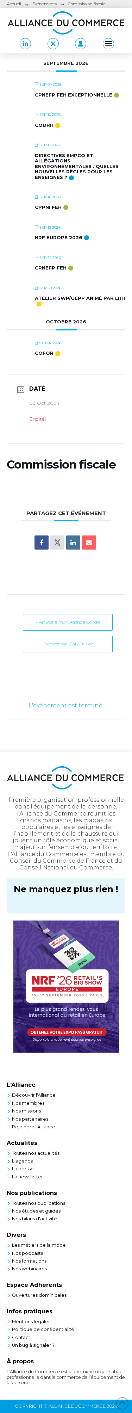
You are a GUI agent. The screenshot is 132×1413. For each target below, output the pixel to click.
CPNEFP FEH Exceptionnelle (73, 95)
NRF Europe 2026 (58, 237)
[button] (80, 43)
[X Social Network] (57, 542)
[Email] (89, 542)
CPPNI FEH (48, 207)
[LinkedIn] (73, 542)
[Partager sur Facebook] (41, 542)
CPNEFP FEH (51, 268)
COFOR (44, 353)
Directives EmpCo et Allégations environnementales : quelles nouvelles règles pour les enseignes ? (77, 166)
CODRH (44, 125)
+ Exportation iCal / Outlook (68, 643)
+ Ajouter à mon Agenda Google (68, 622)
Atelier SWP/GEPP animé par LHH (80, 298)
